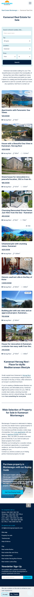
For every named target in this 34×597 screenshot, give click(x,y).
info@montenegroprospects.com (12, 528)
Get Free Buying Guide (12, 492)
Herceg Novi (26, 375)
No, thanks (14, 594)
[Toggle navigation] (30, 3)
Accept (5, 594)
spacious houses (13, 434)
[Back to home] (7, 3)
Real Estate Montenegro (9, 10)
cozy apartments (19, 432)
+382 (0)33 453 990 (16, 520)
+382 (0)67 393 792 (12, 512)
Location (6, 45)
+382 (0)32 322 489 (15, 518)
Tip (4, 37)
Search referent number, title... (12, 30)
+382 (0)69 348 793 (14, 521)
